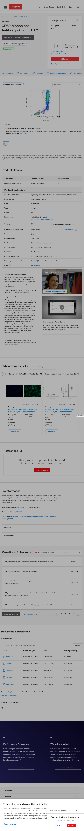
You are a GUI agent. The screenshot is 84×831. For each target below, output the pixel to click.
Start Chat (71, 826)
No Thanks (60, 826)
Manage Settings (10, 824)
